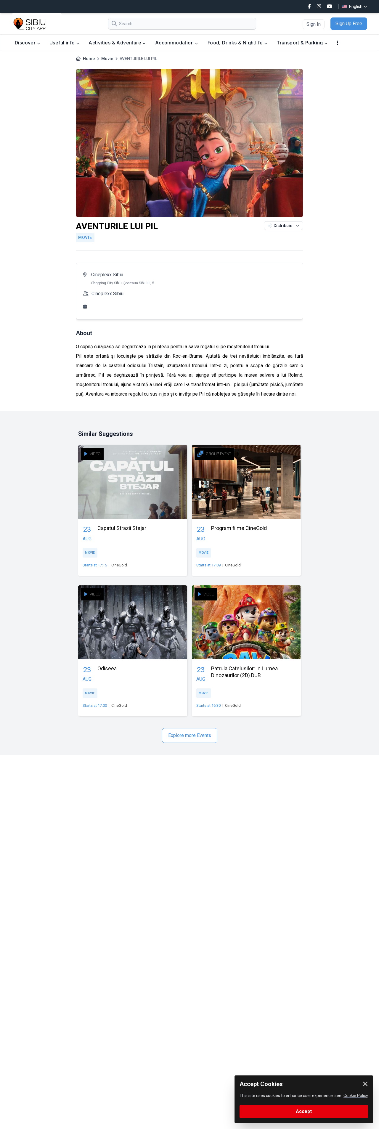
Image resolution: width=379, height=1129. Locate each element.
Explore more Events (189, 735)
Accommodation (175, 43)
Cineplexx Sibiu (107, 274)
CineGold (119, 565)
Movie (107, 58)
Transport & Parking (300, 43)
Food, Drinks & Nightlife (236, 43)
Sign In (313, 24)
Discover (26, 43)
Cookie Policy (355, 1095)
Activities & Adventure (115, 43)
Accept (304, 1111)
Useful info (62, 43)
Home (89, 58)
